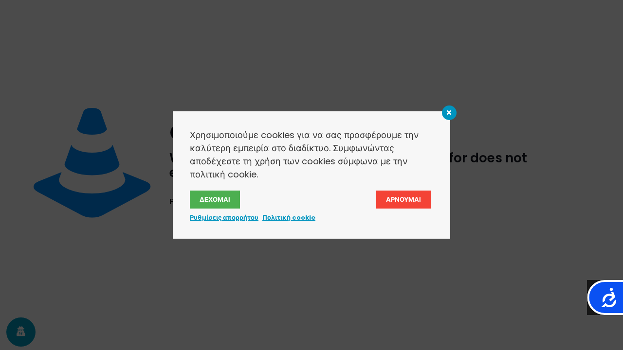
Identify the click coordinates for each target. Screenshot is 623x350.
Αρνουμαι (403, 199)
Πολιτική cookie (288, 217)
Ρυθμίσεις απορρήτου (224, 217)
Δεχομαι (215, 199)
